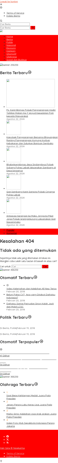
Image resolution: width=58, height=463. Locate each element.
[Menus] (1, 4)
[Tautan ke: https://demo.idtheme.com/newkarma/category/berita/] (30, 72)
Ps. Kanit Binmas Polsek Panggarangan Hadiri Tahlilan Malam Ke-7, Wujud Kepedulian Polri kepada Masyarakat (31, 113)
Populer (10, 230)
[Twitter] (7, 439)
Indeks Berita (13, 456)
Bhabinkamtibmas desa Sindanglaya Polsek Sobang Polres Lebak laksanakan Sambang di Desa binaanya (31, 167)
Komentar (11, 233)
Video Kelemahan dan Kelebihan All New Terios (31, 288)
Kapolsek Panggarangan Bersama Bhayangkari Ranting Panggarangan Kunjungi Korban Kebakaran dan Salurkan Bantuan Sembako (32, 140)
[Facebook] (7, 436)
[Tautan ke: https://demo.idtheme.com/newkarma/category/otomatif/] (35, 277)
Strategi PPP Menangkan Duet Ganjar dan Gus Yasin (28, 331)
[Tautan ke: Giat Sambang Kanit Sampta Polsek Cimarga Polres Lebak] (13, 188)
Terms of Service (15, 453)
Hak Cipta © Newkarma (12, 448)
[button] (32, 28)
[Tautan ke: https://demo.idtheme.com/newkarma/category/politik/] (30, 317)
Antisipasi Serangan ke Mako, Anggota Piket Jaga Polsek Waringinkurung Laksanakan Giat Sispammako (31, 218)
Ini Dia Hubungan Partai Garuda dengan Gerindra (26, 325)
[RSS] (7, 442)
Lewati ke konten (9, 1)
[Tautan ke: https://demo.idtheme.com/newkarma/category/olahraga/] (36, 384)
